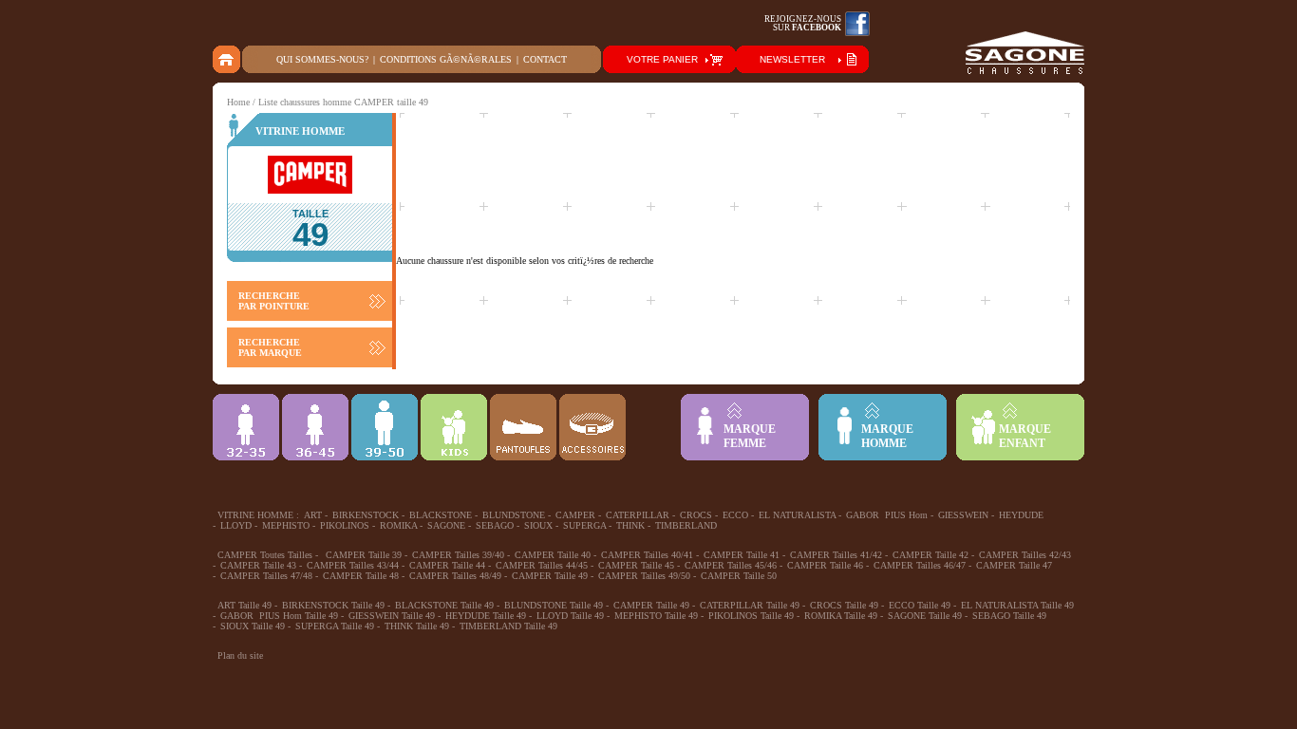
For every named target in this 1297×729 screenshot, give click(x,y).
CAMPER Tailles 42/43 (1025, 555)
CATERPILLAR (637, 515)
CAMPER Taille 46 (825, 565)
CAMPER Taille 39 (364, 555)
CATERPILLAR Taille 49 (749, 605)
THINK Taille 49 (417, 626)
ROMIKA (398, 525)
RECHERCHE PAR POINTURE (274, 300)
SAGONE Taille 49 (925, 615)
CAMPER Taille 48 (361, 575)
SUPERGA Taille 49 (334, 626)
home (227, 59)
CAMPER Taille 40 (553, 555)
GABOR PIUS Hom (887, 515)
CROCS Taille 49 (844, 605)
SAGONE (446, 525)
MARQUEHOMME (887, 436)
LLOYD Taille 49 (570, 615)
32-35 (246, 427)
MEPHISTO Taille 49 (656, 615)
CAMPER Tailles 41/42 (836, 555)
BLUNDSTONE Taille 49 (553, 605)
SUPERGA (584, 525)
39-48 (384, 427)
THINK (630, 525)
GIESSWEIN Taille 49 (391, 615)
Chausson (523, 427)
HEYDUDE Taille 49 (485, 615)
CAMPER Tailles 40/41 (647, 555)
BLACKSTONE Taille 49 (444, 605)
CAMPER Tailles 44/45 (542, 565)
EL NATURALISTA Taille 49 (1017, 605)
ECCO (735, 515)
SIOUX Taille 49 (252, 626)
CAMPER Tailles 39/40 (458, 555)
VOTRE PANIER (662, 59)
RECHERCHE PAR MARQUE (270, 347)
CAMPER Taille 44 (447, 565)
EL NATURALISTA (797, 515)
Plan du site (240, 655)
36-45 (315, 427)
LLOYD (236, 525)
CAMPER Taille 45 (636, 565)
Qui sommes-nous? (322, 59)
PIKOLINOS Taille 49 (751, 615)
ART (313, 515)
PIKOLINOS (344, 525)
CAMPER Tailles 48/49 (455, 575)
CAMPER (575, 515)
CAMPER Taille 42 (930, 555)
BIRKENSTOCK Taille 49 (333, 605)
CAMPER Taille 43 (258, 565)
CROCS (696, 515)
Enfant (454, 427)
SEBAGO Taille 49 (1009, 615)
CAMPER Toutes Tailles (264, 555)
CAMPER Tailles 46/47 (920, 565)
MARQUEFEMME (750, 436)
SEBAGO (495, 525)
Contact (545, 59)
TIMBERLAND (686, 525)
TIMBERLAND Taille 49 (508, 626)
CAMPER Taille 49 (550, 575)
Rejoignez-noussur (802, 23)
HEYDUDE (1021, 515)
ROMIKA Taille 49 (840, 615)
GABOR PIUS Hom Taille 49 (279, 615)
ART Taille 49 (244, 605)
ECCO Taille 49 (919, 605)
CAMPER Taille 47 (1014, 565)
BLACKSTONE (440, 515)
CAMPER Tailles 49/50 (644, 575)
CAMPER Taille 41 (742, 555)
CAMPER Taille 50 (739, 575)
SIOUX (538, 525)
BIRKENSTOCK (365, 515)
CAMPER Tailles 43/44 (353, 565)
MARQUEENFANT (1025, 436)
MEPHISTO (286, 525)
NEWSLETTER (792, 59)
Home (238, 102)
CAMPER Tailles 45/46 (731, 565)
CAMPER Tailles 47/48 (266, 575)
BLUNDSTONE (513, 515)
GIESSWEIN (963, 515)
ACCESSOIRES (592, 427)
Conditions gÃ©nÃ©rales (446, 59)
